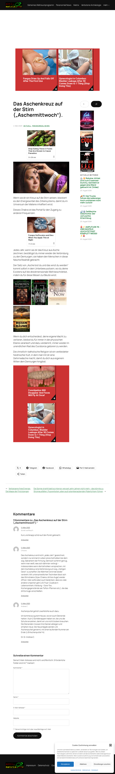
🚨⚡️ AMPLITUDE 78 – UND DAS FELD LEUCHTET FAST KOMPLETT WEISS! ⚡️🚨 (90, 231)
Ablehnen (83, 764)
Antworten (24, 540)
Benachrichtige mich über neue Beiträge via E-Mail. (33, 729)
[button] (110, 745)
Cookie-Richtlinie (76, 770)
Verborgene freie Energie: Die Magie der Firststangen (18, 490)
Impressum (94, 770)
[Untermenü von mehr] (108, 5)
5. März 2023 (25, 527)
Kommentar (17, 668)
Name (15, 697)
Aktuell (27, 126)
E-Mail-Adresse (19, 708)
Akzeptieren (65, 764)
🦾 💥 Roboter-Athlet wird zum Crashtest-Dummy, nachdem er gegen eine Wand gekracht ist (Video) (90, 182)
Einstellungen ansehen (102, 764)
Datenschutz (86, 770)
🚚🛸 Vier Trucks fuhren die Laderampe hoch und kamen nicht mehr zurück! (90, 199)
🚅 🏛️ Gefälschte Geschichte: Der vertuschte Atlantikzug (88, 214)
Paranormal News (41, 126)
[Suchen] (96, 104)
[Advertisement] (57, 27)
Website (16, 718)
